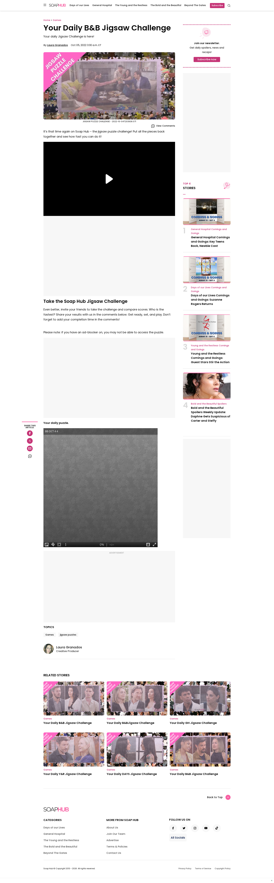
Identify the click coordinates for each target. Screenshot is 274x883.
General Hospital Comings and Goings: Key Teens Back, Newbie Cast (210, 241)
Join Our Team (115, 834)
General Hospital (102, 5)
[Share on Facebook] (30, 433)
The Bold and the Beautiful (165, 5)
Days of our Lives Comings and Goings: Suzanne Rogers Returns (210, 299)
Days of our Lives (79, 5)
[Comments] (30, 456)
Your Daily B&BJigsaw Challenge (130, 723)
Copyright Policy (223, 868)
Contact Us (113, 853)
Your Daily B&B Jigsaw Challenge (67, 723)
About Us (112, 827)
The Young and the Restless (131, 5)
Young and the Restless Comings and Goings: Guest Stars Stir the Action (210, 358)
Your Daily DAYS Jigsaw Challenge (132, 774)
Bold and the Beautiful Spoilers (209, 403)
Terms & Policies (116, 846)
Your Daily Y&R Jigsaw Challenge (67, 774)
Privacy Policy (185, 868)
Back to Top (215, 797)
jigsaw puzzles (68, 634)
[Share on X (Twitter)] (30, 441)
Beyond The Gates (195, 5)
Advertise (112, 840)
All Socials (178, 838)
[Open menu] (44, 5)
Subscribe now (206, 59)
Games (49, 634)
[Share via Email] (30, 448)
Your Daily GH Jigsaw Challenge (193, 723)
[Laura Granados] (49, 649)
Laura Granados (57, 45)
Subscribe (217, 5)
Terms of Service (203, 868)
